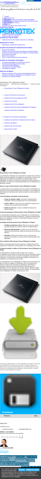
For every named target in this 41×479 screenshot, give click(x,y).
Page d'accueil (4, 84)
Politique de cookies (32, 470)
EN (37, 1)
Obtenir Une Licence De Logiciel (9, 2)
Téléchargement (9, 18)
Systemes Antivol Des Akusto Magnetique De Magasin (20, 107)
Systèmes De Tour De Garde (12, 126)
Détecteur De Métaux (10, 123)
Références (7, 21)
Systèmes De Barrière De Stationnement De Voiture (19, 120)
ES (40, 1)
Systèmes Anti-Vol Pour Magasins (14, 104)
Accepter (22, 470)
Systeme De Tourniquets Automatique (15, 117)
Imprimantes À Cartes (10, 129)
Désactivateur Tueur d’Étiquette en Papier (16, 88)
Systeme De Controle (10, 101)
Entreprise (7, 24)
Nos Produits (8, 22)
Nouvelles (7, 19)
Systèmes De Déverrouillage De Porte (15, 98)
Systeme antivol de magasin (12, 113)
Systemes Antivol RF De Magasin (14, 110)
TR (35, 1)
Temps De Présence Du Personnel (14, 95)
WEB (30, 1)
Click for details (7, 454)
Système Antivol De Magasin (19, 84)
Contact (6, 16)
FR (38, 1)
